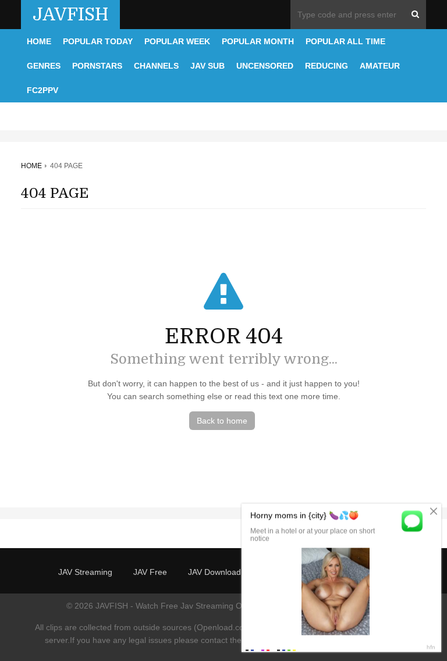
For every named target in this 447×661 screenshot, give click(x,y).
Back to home (222, 420)
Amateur (380, 65)
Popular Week (177, 41)
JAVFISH (70, 14)
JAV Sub (207, 65)
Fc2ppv (42, 90)
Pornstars (97, 65)
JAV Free (150, 572)
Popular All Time (345, 41)
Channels (156, 65)
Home (39, 41)
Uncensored (264, 65)
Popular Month (258, 41)
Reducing (326, 65)
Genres (44, 65)
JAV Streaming (85, 572)
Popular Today (98, 41)
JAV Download (214, 572)
